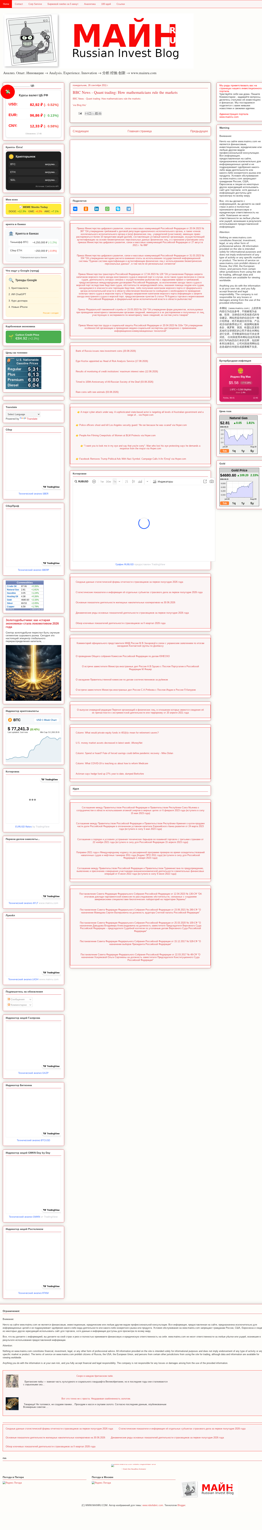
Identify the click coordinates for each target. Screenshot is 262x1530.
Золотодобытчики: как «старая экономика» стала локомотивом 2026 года (32, 623)
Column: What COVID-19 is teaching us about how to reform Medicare (112, 763)
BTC (16, 720)
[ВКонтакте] (75, 208)
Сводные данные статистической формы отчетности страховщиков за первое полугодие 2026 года (129, 582)
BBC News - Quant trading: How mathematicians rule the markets (125, 92)
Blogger (181, 1505)
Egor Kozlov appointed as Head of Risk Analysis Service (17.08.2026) (112, 361)
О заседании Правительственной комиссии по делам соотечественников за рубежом (122, 679)
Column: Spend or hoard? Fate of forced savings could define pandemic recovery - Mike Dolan (124, 753)
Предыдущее (199, 131)
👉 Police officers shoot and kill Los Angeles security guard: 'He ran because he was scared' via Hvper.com (131, 425)
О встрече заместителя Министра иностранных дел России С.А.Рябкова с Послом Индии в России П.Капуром (136, 689)
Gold (9, 600)
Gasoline (11, 593)
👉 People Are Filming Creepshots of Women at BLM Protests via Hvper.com (116, 435)
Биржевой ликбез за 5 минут (63, 4)
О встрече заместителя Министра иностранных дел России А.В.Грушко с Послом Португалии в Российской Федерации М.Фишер (140, 668)
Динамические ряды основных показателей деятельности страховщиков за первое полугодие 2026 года (132, 612)
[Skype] (118, 208)
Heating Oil (12, 596)
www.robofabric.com (152, 1505)
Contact (19, 4)
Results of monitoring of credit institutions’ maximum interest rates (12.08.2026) (117, 371)
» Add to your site (36, 609)
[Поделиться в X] (93, 113)
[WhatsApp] (107, 208)
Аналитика (90, 4)
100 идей (106, 4)
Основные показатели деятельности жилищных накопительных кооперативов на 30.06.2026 (125, 602)
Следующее (81, 131)
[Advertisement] (140, 166)
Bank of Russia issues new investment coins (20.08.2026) (106, 351)
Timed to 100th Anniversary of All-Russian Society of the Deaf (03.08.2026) (114, 381)
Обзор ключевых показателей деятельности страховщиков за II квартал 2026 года (120, 623)
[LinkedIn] (97, 208)
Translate (32, 418)
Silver (10, 603)
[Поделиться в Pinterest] (100, 113)
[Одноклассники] (86, 208)
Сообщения (17, 999)
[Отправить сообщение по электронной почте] (80, 113)
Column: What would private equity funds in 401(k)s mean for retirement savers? (117, 732)
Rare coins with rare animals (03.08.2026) (97, 392)
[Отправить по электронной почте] (86, 113)
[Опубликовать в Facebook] (96, 113)
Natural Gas (13, 589)
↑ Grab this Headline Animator (134, 1469)
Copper (10, 606)
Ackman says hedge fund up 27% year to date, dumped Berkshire (110, 773)
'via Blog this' (79, 105)
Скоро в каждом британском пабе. (94, 1376)
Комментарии (18, 1004)
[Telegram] (129, 208)
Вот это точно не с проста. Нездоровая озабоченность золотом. (96, 1398)
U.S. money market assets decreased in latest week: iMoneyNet (109, 743)
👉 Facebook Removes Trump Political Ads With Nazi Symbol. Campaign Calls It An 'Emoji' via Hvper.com (131, 458)
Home (6, 4)
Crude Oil (11, 586)
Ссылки (121, 4)
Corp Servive (35, 4)
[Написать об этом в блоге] (90, 113)
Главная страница (140, 131)
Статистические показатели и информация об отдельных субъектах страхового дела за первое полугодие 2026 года (139, 592)
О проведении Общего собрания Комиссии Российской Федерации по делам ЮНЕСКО (123, 656)
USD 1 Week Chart (46, 720)
